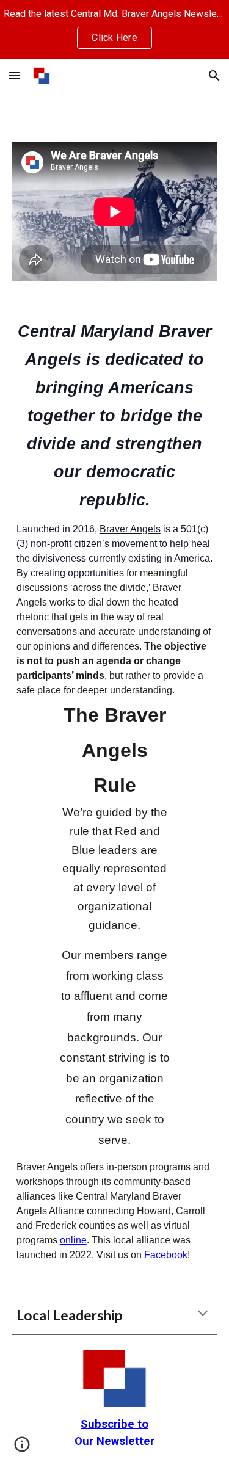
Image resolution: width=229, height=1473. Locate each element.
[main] (115, 789)
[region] (114, 29)
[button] (14, 75)
